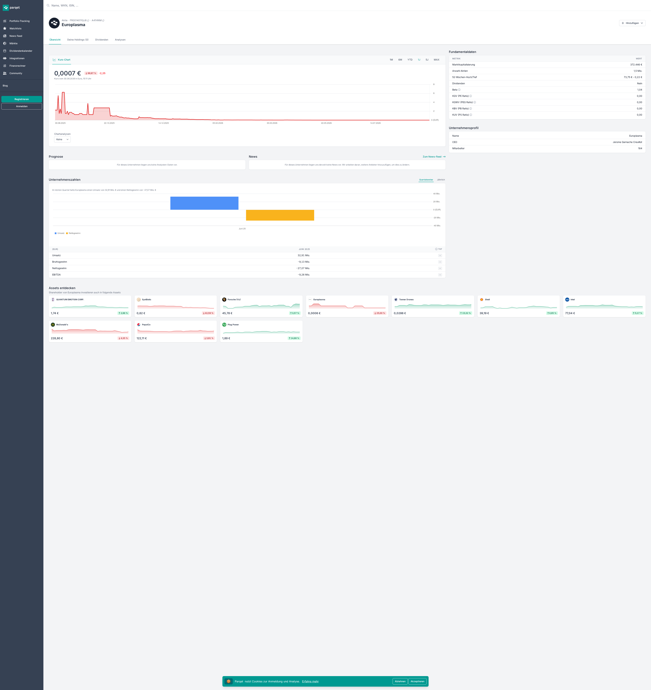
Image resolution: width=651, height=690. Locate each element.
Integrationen (16, 58)
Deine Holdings (77, 39)
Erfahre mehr (310, 681)
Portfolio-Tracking (19, 20)
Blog (5, 85)
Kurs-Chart (63, 59)
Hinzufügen (632, 23)
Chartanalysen (62, 133)
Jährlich (441, 179)
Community (15, 73)
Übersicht (55, 39)
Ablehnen (400, 681)
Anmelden (21, 106)
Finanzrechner (17, 65)
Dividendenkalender (20, 50)
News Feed (15, 35)
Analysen (120, 39)
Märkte (13, 43)
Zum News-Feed (432, 156)
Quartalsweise (426, 179)
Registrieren (22, 99)
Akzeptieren (417, 681)
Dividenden (101, 39)
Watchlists (15, 28)
